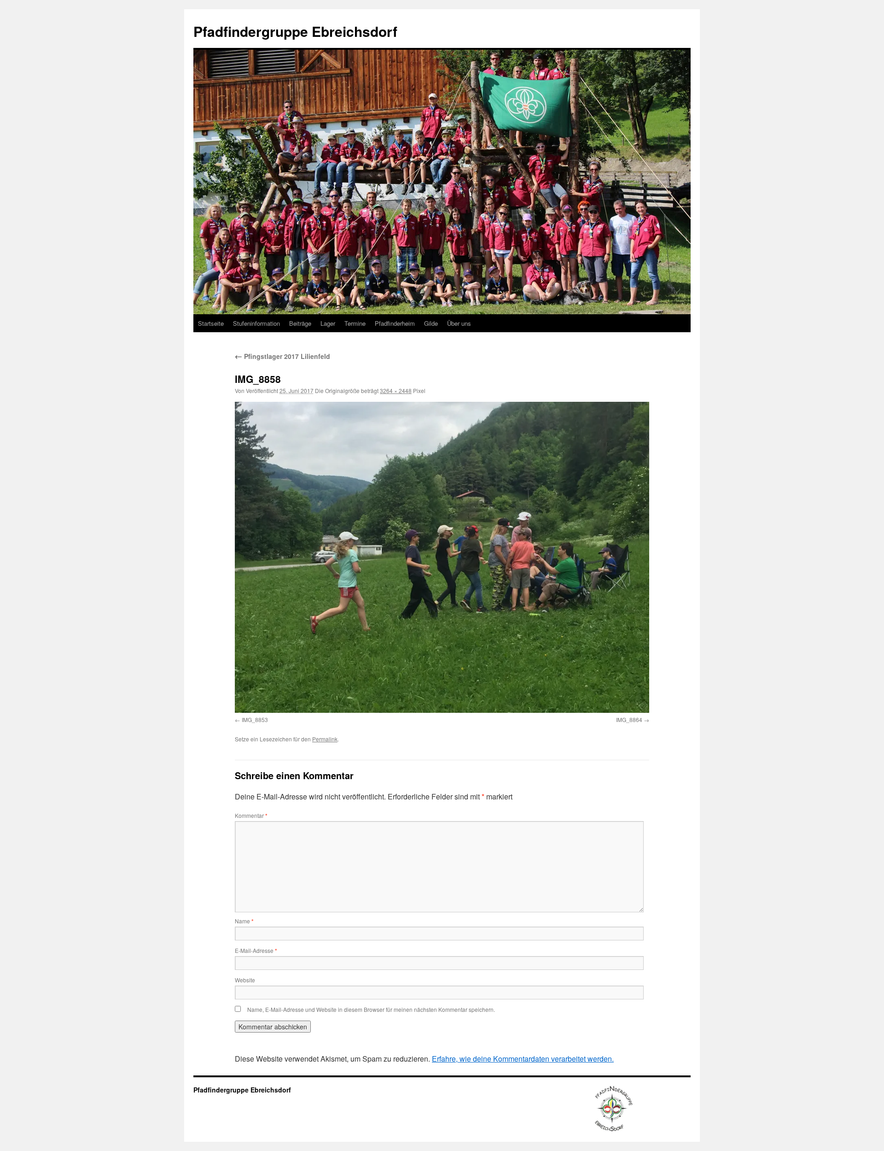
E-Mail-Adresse (256, 950)
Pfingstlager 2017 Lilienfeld (282, 356)
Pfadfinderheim (395, 323)
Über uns (459, 323)
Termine (355, 323)
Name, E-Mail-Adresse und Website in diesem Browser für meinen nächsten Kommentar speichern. (371, 1009)
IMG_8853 (255, 719)
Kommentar (251, 815)
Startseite (211, 323)
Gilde (431, 323)
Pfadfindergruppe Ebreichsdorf (295, 31)
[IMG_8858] (442, 557)
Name (244, 921)
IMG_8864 (629, 719)
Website (245, 980)
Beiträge (300, 323)
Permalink (324, 739)
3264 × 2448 (396, 390)
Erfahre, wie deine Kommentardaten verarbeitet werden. (523, 1058)
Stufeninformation (256, 323)
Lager (327, 323)
